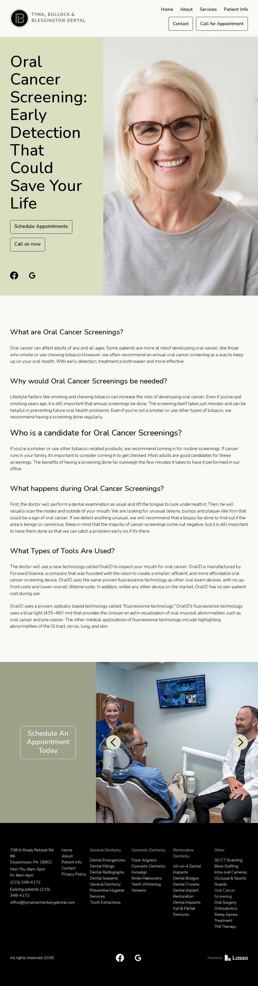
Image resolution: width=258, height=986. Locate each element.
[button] (208, 9)
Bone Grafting (226, 866)
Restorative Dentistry (183, 853)
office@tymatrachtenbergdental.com (34, 902)
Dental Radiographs (107, 872)
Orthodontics (225, 908)
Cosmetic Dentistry (148, 850)
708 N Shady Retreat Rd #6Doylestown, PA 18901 (31, 856)
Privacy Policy (74, 874)
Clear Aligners (144, 860)
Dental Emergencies (107, 860)
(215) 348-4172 (25, 882)
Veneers (139, 890)
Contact (181, 24)
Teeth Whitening (146, 884)
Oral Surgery (225, 902)
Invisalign (139, 872)
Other (219, 850)
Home (167, 9)
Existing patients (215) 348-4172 (30, 892)
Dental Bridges (186, 878)
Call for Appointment (222, 24)
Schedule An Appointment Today (48, 741)
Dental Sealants (104, 878)
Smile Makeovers (147, 878)
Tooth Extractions (105, 902)
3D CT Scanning (228, 860)
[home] (47, 18)
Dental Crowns (186, 884)
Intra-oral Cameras (230, 872)
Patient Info (236, 9)
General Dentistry (105, 850)
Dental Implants (187, 902)
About (186, 9)
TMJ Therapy (225, 926)
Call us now (27, 244)
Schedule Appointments (41, 226)
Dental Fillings (102, 866)
